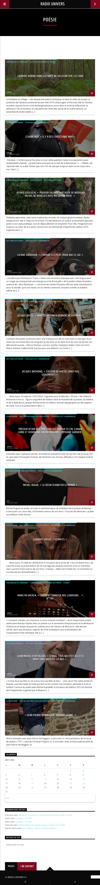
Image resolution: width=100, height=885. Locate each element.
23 (84, 783)
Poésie (53, 62)
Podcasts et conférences (37, 122)
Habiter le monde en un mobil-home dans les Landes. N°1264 (45, 815)
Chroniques (36, 180)
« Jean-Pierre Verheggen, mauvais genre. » (50, 715)
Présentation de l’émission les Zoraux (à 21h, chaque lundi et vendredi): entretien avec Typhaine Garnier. (50, 430)
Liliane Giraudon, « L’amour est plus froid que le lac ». (50, 255)
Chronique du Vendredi (17, 62)
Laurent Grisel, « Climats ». (51, 539)
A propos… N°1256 (23, 818)
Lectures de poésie (39, 62)
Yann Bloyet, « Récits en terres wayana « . (40, 828)
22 (71, 783)
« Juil (7, 798)
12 (32, 779)
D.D (8, 210)
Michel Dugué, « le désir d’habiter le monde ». (50, 485)
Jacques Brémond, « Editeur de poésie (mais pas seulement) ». (50, 373)
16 (84, 779)
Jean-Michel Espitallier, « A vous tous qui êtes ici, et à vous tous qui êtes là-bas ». (51, 658)
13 (45, 779)
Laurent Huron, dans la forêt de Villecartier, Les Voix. (50, 76)
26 (32, 787)
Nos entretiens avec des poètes (34, 416)
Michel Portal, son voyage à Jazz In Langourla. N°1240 (41, 825)
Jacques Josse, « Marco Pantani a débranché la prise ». (50, 315)
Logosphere (11, 416)
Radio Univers (52, 4)
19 (32, 783)
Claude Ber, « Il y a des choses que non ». (51, 136)
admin (9, 92)
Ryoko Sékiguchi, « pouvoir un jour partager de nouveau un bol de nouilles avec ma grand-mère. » (51, 194)
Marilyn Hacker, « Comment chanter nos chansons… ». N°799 (50, 597)
